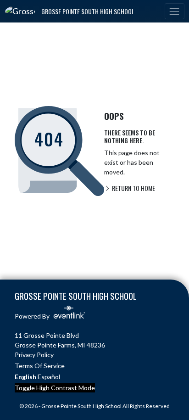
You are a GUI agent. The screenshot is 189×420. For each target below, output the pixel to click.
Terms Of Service (40, 366)
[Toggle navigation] (174, 11)
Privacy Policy (34, 354)
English (25, 377)
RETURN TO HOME (133, 188)
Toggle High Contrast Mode (55, 388)
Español (49, 377)
